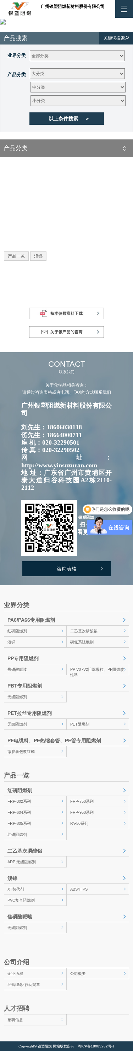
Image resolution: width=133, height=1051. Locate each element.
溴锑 (11, 642)
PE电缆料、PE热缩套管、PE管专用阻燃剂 (54, 740)
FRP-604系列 (19, 812)
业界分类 (16, 55)
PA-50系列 (79, 823)
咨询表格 (67, 569)
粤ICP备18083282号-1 (96, 1046)
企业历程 (15, 973)
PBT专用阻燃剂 (24, 686)
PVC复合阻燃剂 (21, 900)
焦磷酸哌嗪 (17, 669)
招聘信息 (15, 1020)
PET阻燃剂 (79, 724)
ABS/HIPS (79, 889)
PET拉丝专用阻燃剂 (29, 713)
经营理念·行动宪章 (23, 984)
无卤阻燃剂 (17, 697)
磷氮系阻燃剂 (82, 642)
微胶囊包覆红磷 (21, 751)
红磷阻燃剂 (17, 631)
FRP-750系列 (82, 801)
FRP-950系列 (82, 812)
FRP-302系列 (19, 801)
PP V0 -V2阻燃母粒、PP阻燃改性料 (97, 671)
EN (55, 16)
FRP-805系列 (19, 823)
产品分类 (16, 74)
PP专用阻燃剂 (23, 658)
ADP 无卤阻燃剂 (21, 862)
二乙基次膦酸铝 (84, 631)
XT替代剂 (15, 889)
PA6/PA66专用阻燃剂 (31, 620)
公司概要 (78, 973)
